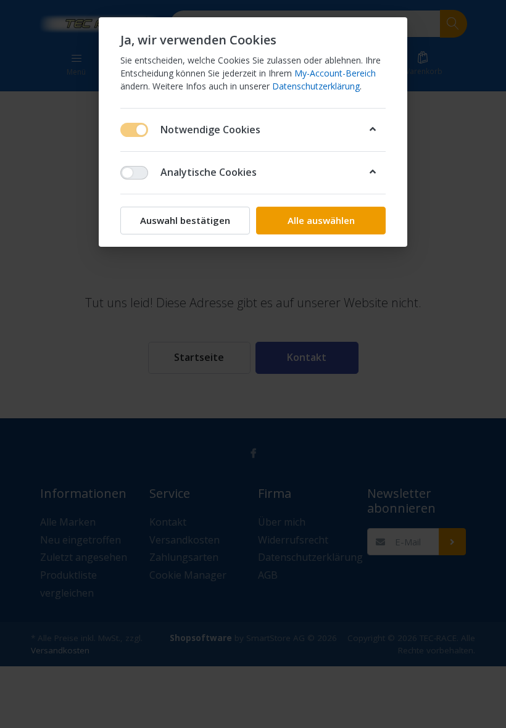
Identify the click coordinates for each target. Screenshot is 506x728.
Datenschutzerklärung (316, 86)
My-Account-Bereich (335, 73)
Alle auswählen (321, 220)
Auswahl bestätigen (185, 220)
